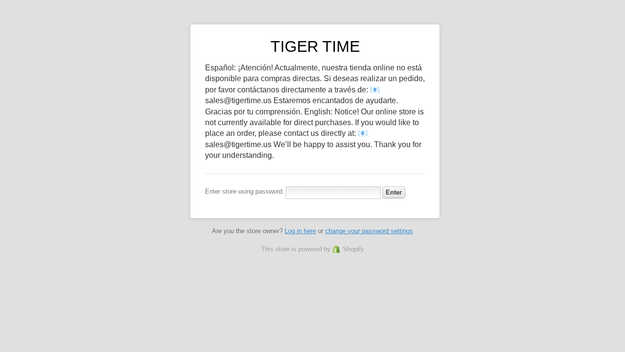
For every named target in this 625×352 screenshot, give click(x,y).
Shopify (353, 249)
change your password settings (369, 231)
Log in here (300, 231)
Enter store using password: (244, 191)
